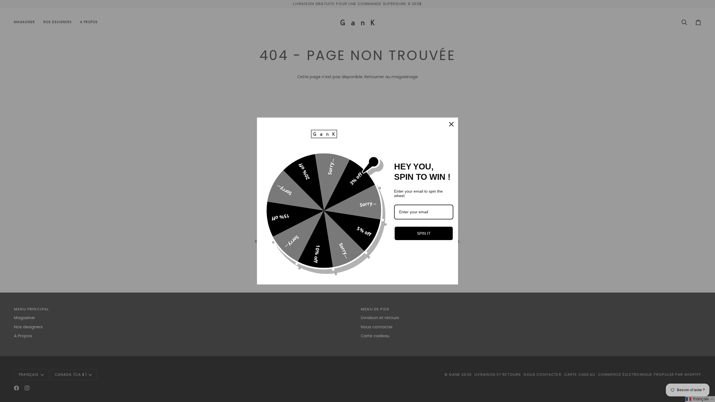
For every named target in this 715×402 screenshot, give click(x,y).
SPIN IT (424, 233)
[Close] (451, 124)
